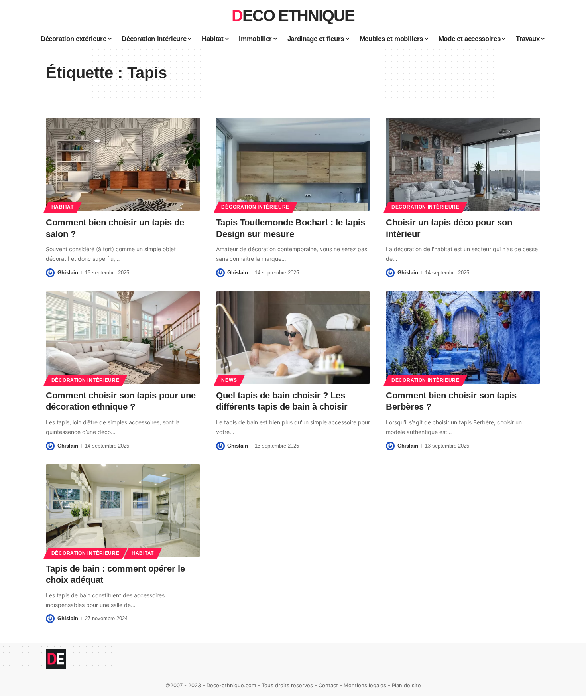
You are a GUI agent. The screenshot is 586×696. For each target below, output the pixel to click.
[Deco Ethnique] (56, 659)
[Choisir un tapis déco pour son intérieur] (463, 164)
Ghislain (67, 273)
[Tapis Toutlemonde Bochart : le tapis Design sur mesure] (293, 164)
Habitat (62, 207)
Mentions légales (365, 685)
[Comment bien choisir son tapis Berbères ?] (463, 337)
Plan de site (406, 685)
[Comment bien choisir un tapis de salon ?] (123, 164)
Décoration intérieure (255, 207)
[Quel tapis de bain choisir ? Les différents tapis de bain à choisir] (293, 337)
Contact (328, 685)
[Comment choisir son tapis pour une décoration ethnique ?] (123, 337)
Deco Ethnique (293, 15)
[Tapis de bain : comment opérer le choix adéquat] (123, 510)
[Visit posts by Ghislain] (50, 272)
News (229, 380)
